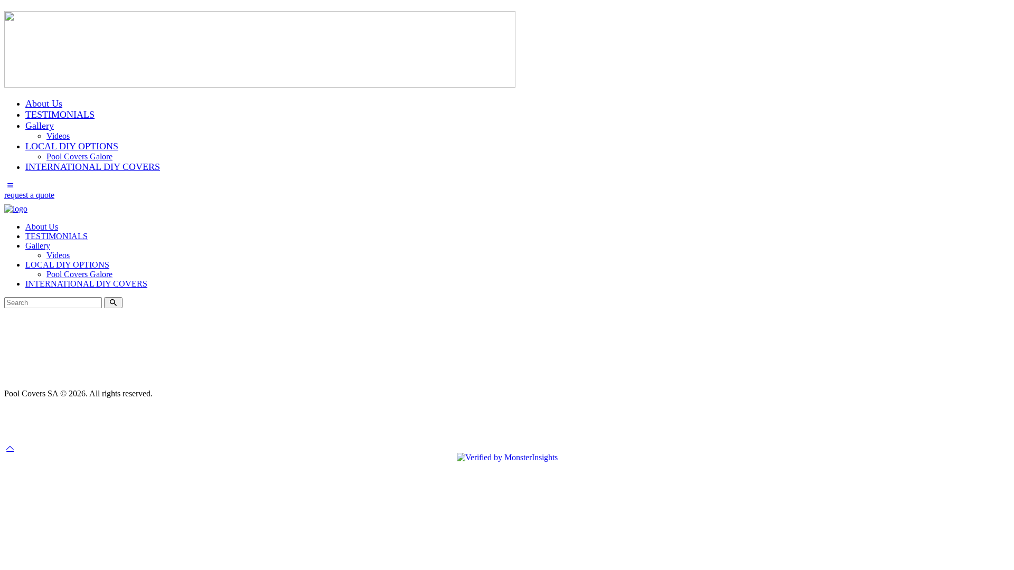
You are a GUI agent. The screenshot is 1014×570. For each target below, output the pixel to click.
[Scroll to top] (10, 447)
